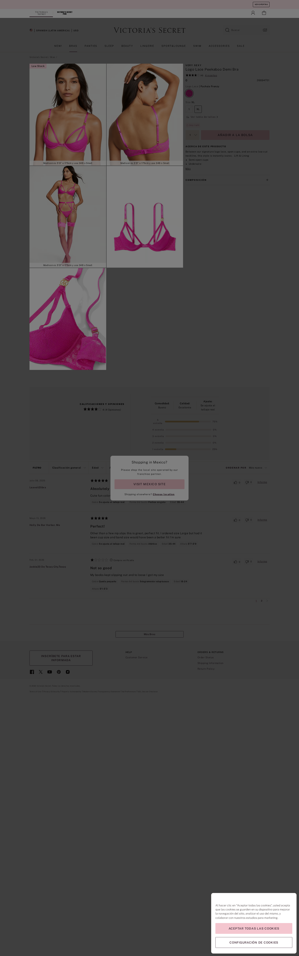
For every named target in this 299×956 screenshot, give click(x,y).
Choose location (164, 494)
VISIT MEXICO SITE (149, 484)
